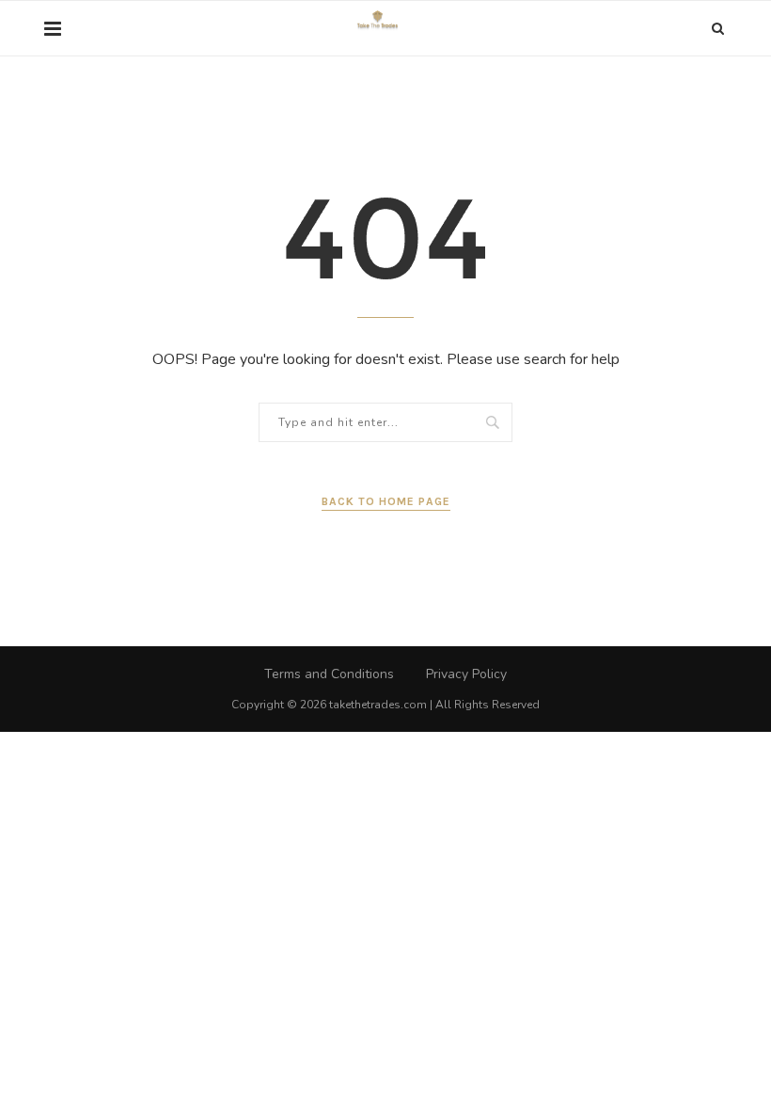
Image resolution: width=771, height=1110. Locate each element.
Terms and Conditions (329, 674)
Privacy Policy (466, 674)
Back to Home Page (386, 501)
